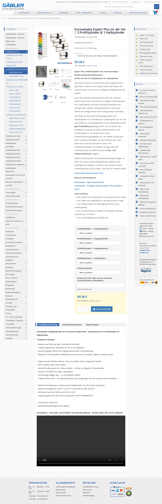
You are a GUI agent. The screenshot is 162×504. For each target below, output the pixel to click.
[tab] (48, 325)
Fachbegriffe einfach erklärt (146, 177)
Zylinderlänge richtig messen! (146, 101)
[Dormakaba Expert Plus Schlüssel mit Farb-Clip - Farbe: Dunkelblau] (47, 98)
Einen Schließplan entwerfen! (145, 171)
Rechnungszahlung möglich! (148, 53)
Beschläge (118, 13)
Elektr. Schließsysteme (84, 13)
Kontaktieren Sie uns (120, 2)
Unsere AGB (60, 492)
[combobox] (131, 6)
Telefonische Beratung (146, 46)
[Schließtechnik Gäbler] (13, 6)
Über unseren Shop (63, 495)
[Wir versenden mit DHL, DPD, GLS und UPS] (149, 283)
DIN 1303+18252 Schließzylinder (145, 145)
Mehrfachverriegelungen (138, 13)
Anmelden (136, 2)
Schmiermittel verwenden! (143, 135)
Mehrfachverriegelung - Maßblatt (147, 203)
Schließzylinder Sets (44, 13)
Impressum (87, 490)
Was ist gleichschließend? (149, 107)
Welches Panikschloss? (148, 208)
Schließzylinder (24, 13)
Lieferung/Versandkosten (66, 487)
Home (3, 18)
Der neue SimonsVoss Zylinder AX (146, 91)
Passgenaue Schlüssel (147, 212)
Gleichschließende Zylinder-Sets (145, 112)
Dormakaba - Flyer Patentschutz (89, 182)
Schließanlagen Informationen (144, 151)
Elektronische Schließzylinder (143, 190)
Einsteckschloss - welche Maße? (147, 158)
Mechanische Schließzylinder (143, 197)
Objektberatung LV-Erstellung (149, 73)
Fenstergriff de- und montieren (146, 184)
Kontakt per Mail (145, 49)
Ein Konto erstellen (151, 2)
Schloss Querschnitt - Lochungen (146, 164)
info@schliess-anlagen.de (145, 251)
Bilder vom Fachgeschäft (148, 97)
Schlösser (103, 13)
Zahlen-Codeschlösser (148, 216)
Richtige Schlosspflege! (148, 140)
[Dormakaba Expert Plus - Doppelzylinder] (53, 72)
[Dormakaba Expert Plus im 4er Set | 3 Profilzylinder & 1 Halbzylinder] (41, 72)
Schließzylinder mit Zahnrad (145, 122)
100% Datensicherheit (146, 66)
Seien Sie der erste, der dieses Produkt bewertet (97, 56)
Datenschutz (61, 490)
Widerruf (86, 492)
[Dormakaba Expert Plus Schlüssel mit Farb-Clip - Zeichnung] (60, 98)
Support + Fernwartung (147, 35)
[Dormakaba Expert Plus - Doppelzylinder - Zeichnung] (66, 72)
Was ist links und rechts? (148, 117)
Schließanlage (64, 13)
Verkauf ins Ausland (146, 70)
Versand (93, 65)
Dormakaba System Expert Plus (88, 173)
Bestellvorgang (88, 495)
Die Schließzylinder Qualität (145, 128)
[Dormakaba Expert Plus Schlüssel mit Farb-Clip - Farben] (66, 85)
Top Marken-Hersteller (146, 42)
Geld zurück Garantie (146, 56)
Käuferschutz (144, 39)
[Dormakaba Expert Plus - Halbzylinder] (41, 85)
